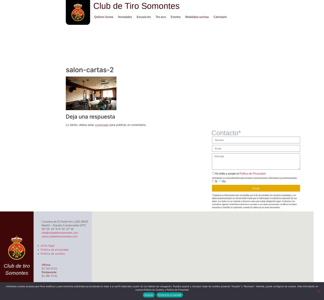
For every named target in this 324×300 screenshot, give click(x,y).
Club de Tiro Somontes (136, 6)
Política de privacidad (55, 249)
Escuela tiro (144, 17)
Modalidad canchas (197, 17)
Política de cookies (53, 253)
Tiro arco (161, 17)
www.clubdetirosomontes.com (59, 236)
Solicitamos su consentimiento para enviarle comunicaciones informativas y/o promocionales (254, 178)
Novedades (125, 17)
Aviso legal (48, 245)
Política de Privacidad (252, 173)
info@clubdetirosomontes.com (60, 232)
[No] (318, 290)
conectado (102, 124)
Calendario (220, 17)
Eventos (176, 17)
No (224, 181)
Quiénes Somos (103, 17)
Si (216, 181)
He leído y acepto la (240, 173)
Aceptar (148, 295)
